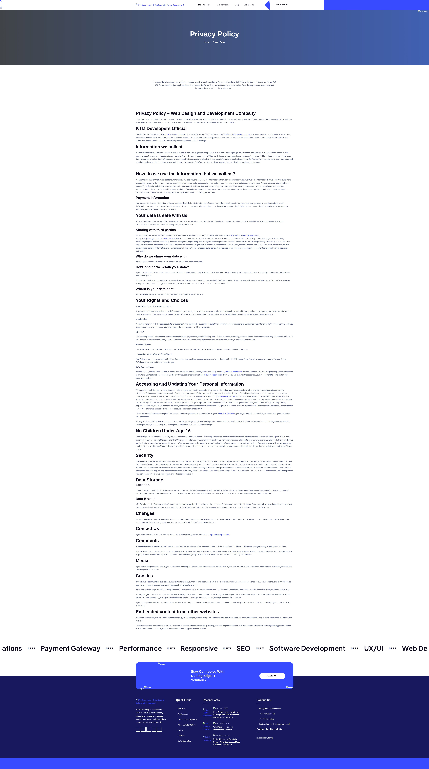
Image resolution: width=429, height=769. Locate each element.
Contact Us (249, 5)
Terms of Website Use (226, 413)
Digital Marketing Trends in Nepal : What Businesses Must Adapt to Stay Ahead (226, 742)
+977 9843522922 (267, 714)
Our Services (223, 5)
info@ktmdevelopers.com (231, 371)
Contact (181, 735)
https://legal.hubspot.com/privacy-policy (161, 238)
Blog (237, 5)
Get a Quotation (184, 741)
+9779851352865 (266, 719)
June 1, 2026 (223, 708)
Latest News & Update (187, 719)
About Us (181, 709)
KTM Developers (203, 5)
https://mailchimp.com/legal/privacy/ (243, 235)
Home (206, 42)
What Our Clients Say (186, 725)
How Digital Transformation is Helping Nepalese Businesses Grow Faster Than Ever (226, 715)
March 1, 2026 (224, 735)
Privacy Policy (270, 763)
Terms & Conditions (285, 763)
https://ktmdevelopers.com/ (173, 134)
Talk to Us (271, 676)
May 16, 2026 (224, 723)
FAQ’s (180, 730)
